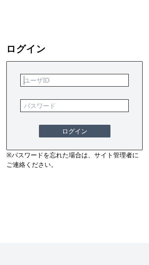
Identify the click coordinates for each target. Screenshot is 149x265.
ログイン (74, 131)
